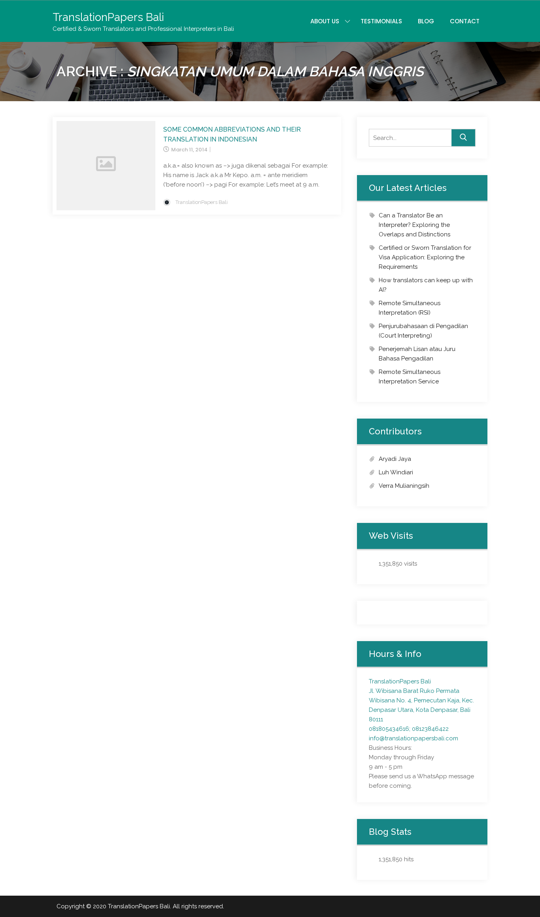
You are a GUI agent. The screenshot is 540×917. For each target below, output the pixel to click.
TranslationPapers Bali (108, 17)
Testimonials (381, 21)
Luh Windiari (396, 472)
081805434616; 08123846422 (409, 728)
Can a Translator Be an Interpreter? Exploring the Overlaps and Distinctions (414, 225)
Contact (465, 21)
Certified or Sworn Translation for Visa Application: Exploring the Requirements (425, 257)
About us (324, 21)
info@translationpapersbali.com (413, 738)
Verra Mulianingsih (404, 485)
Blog (426, 21)
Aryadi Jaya (395, 458)
